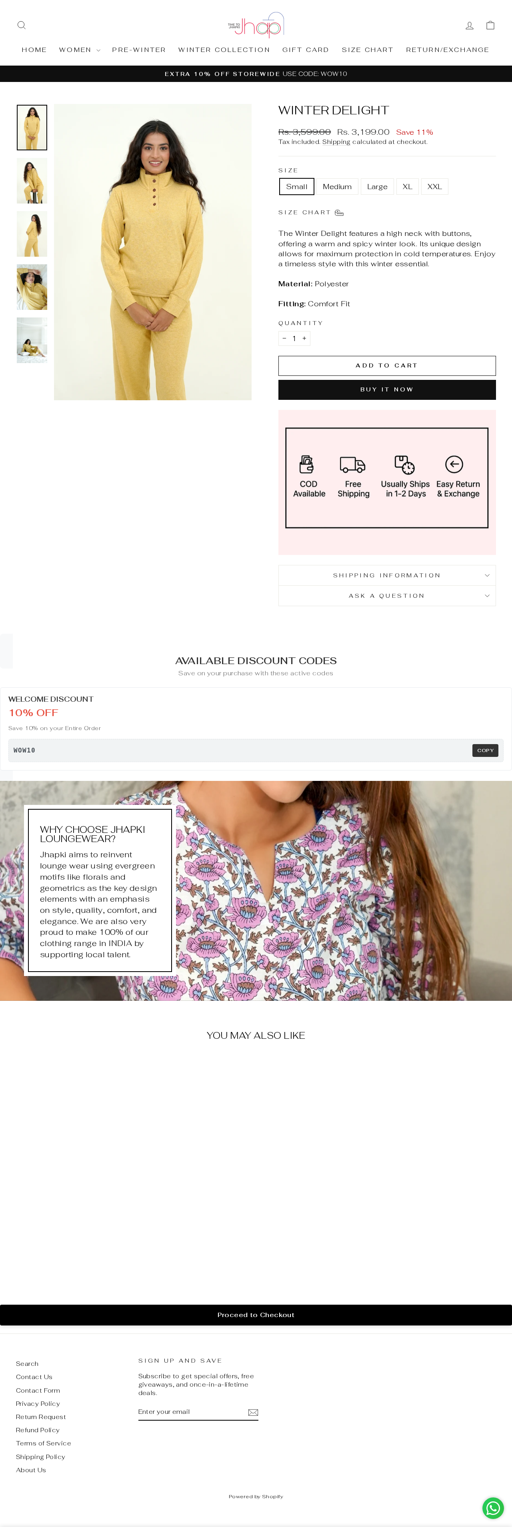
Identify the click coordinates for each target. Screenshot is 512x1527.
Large (377, 186)
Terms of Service (43, 1443)
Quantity (301, 323)
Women (76, 50)
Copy (485, 750)
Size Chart (368, 50)
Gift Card (306, 50)
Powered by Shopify (256, 1496)
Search (27, 1363)
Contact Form (38, 1390)
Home (34, 50)
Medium (337, 186)
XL (407, 186)
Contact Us (34, 1377)
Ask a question (387, 595)
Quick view (72, 1220)
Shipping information (387, 575)
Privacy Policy (38, 1403)
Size (288, 170)
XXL (435, 186)
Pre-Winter (139, 50)
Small (297, 186)
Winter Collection (224, 50)
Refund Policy (38, 1430)
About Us (31, 1470)
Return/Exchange (448, 50)
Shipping (336, 142)
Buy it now (387, 389)
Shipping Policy (41, 1457)
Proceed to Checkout (256, 1315)
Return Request (41, 1417)
